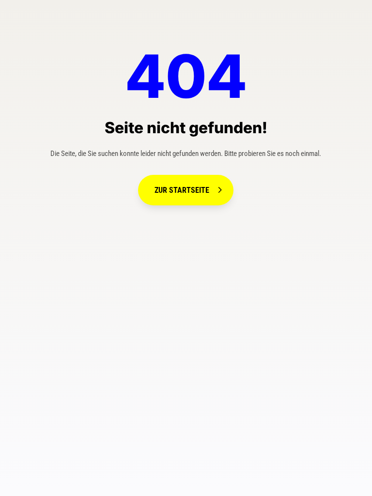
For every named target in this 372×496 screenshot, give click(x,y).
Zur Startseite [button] (182, 190)
